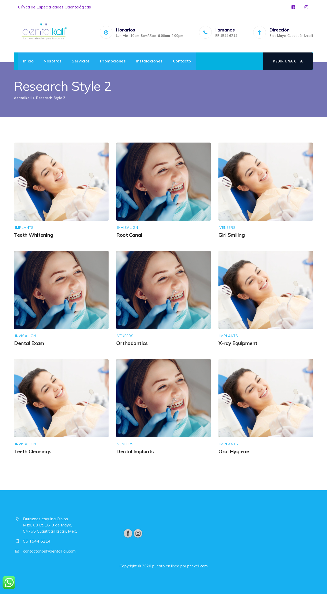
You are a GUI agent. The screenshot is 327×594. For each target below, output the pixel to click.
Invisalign (127, 227)
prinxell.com (197, 566)
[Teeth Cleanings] (99, 368)
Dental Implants (135, 451)
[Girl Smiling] (304, 151)
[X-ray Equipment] (304, 259)
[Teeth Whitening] (99, 151)
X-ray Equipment (238, 343)
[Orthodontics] (201, 259)
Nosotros (53, 61)
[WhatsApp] (9, 582)
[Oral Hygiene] (304, 368)
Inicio (28, 61)
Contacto (182, 61)
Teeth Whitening (33, 235)
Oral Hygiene (233, 451)
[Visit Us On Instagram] (138, 532)
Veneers (227, 227)
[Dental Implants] (201, 368)
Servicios (81, 61)
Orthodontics (131, 343)
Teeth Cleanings (32, 451)
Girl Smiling (231, 235)
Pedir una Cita (288, 61)
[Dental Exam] (99, 259)
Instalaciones (149, 61)
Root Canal (129, 235)
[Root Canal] (201, 151)
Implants (24, 227)
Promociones (113, 61)
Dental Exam (29, 343)
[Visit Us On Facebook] (128, 532)
